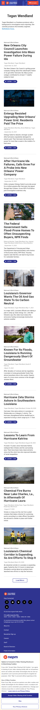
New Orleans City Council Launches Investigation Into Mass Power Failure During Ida (19, 52)
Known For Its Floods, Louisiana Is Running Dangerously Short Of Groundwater (18, 354)
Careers (6, 638)
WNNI (28, 617)
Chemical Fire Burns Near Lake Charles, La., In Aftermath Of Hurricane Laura (19, 495)
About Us (7, 626)
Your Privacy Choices (20, 706)
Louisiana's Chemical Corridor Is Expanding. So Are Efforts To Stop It (20, 554)
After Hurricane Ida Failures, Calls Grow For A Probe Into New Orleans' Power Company (19, 167)
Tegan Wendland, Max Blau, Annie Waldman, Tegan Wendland (19, 128)
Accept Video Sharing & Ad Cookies (20, 695)
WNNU (18, 617)
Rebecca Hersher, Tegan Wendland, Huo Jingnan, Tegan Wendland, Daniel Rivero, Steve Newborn (19, 242)
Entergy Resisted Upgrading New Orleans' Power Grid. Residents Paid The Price (19, 118)
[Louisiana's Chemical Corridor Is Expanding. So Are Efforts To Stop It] (19, 536)
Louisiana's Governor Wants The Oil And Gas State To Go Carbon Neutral (19, 298)
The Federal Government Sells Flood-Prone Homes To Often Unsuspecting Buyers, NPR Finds (19, 230)
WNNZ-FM (23, 617)
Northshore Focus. (8, 29)
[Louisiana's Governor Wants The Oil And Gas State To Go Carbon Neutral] (19, 278)
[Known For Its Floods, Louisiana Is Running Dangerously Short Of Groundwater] (19, 334)
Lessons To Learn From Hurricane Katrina (19, 437)
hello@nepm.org (8, 622)
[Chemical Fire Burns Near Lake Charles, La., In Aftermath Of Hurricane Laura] (19, 475)
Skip (20, 701)
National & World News (11, 42)
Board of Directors (9, 646)
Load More (20, 580)
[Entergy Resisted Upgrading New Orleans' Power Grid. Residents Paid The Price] (19, 98)
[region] (20, 681)
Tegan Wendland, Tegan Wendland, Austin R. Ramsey (17, 364)
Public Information (9, 651)
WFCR (9, 617)
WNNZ (14, 617)
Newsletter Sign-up (10, 634)
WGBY (5, 617)
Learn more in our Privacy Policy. (19, 691)
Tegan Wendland (9, 562)
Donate (34, 3)
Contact (6, 630)
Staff (5, 642)
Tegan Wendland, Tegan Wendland (14, 63)
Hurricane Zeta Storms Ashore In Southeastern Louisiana (19, 400)
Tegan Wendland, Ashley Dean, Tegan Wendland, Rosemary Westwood (19, 505)
